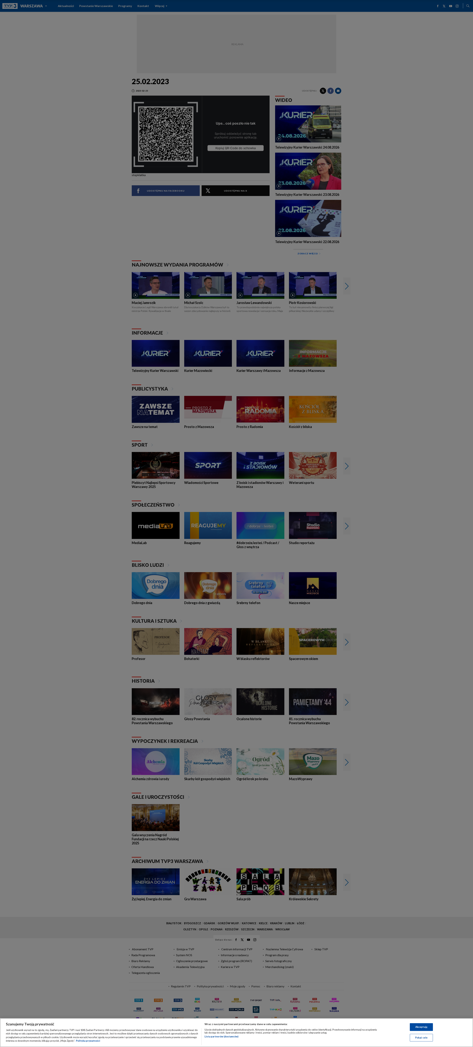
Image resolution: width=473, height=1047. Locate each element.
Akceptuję (421, 1026)
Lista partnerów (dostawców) (221, 1036)
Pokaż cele (421, 1037)
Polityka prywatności (88, 1040)
